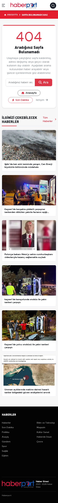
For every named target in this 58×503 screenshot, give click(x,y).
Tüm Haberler (48, 119)
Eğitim (5, 455)
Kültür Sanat (43, 432)
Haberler (6, 422)
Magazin (41, 427)
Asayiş (5, 436)
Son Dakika (22, 100)
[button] (3, 6)
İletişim (40, 100)
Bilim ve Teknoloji (46, 422)
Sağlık (5, 451)
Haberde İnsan (44, 436)
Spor (4, 446)
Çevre (40, 441)
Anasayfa (12, 14)
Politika (5, 432)
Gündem (6, 441)
